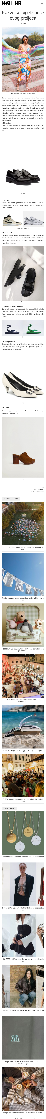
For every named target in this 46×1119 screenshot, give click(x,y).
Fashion (23, 23)
